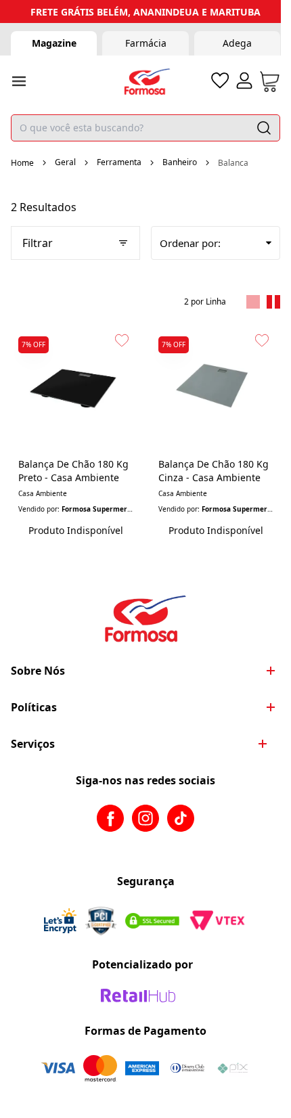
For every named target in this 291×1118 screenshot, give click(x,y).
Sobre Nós (38, 670)
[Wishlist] (219, 80)
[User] (244, 80)
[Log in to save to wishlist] (121, 340)
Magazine (54, 43)
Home (22, 163)
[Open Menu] (19, 81)
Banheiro (179, 162)
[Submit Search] (264, 127)
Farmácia (145, 43)
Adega (237, 43)
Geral (65, 162)
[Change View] (253, 302)
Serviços (33, 743)
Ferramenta (119, 162)
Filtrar (37, 243)
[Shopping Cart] (269, 81)
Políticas (34, 707)
